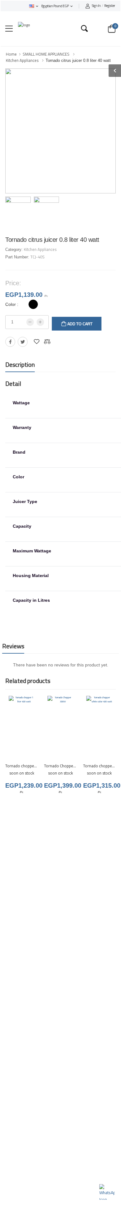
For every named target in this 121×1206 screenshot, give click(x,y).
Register (103, 6)
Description (20, 364)
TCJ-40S (37, 257)
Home (11, 54)
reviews (13, 646)
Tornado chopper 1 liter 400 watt (34, 766)
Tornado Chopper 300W (65, 766)
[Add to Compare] (47, 341)
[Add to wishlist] (36, 341)
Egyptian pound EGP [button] (55, 6)
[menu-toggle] (9, 28)
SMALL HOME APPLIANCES (46, 54)
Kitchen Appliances (22, 60)
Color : (11, 304)
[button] (33, 6)
